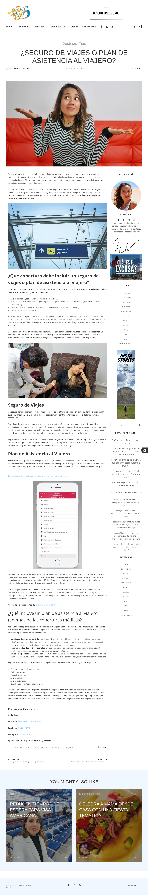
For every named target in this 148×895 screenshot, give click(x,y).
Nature (126, 325)
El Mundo (126, 307)
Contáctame (89, 27)
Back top (133, 885)
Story (126, 330)
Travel (126, 339)
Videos (74, 27)
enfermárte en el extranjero (47, 605)
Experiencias (58, 27)
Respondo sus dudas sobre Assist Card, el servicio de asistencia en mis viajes (126, 525)
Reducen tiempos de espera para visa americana (34, 810)
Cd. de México (126, 298)
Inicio (9, 27)
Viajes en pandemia (126, 344)
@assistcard (24, 734)
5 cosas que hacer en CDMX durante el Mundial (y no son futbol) (126, 474)
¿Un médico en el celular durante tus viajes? (126, 547)
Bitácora (126, 293)
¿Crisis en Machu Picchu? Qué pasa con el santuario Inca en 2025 (126, 502)
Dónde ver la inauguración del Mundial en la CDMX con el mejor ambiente (126, 451)
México (126, 321)
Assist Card (32, 747)
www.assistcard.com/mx (29, 721)
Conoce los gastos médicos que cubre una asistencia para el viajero (37, 476)
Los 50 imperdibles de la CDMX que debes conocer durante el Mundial (126, 462)
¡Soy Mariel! (24, 27)
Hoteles (126, 316)
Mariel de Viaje (23, 69)
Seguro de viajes (72, 747)
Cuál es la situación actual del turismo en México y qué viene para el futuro (126, 536)
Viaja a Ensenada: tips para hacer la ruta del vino (126, 513)
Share (137, 69)
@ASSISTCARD (24, 728)
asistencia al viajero (16, 747)
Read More (16, 858)
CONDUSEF (37, 289)
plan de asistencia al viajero (51, 747)
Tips (82, 43)
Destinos (40, 27)
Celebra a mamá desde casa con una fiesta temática (106, 810)
